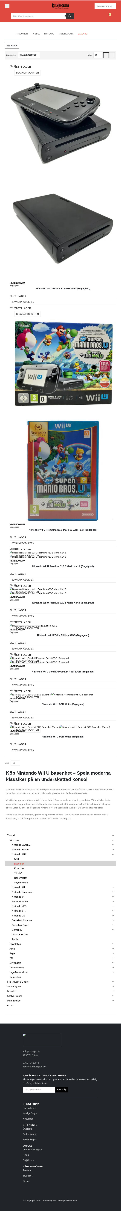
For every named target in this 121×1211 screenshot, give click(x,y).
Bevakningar (29, 1139)
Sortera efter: (11, 55)
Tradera (27, 1170)
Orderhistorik (29, 1134)
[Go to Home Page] (10, 34)
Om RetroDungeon (32, 1149)
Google (26, 1181)
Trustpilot (27, 1175)
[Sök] (70, 16)
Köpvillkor (28, 1118)
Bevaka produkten (27, 72)
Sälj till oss (28, 1160)
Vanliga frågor (30, 1113)
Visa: (90, 55)
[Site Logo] (60, 6)
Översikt (27, 1128)
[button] (7, 6)
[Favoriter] (101, 16)
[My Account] (15, 6)
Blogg (26, 1155)
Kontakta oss (29, 1108)
